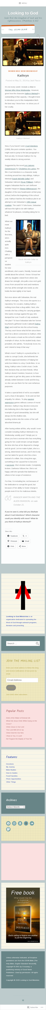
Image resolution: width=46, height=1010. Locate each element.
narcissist (10, 465)
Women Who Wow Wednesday (23, 71)
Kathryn (23, 75)
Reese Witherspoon (28, 189)
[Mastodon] (8, 829)
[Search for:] (23, 643)
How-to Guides (11, 773)
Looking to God (23, 13)
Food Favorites (12, 776)
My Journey (10, 767)
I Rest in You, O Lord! (14, 736)
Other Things (11, 782)
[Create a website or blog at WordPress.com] (23, 1000)
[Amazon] (20, 823)
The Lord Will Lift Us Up (15, 730)
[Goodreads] (26, 823)
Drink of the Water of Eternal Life (18, 718)
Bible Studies (11, 770)
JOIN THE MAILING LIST (23, 661)
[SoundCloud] (32, 823)
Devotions (10, 764)
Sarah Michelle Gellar (20, 179)
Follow (11, 688)
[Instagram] (14, 823)
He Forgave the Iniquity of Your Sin (19, 739)
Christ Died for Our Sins (15, 733)
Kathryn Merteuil (31, 93)
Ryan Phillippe (27, 182)
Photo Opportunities (13, 779)
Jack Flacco (35, 81)
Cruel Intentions (31, 146)
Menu (24, 3)
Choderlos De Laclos (27, 169)
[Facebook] (8, 823)
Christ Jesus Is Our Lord (15, 727)
